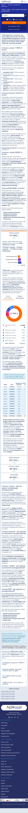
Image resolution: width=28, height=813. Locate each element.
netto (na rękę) (19, 19)
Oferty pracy (4, 722)
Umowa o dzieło (14, 468)
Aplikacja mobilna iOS (6, 774)
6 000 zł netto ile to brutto (8, 698)
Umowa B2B (14, 477)
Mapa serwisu (4, 796)
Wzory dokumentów (6, 750)
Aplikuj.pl (6, 1)
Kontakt (3, 783)
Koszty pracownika (8, 297)
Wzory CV (3, 764)
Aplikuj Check (4, 788)
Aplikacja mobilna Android (8, 772)
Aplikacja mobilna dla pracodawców (10, 752)
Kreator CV (4, 761)
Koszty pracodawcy (20, 297)
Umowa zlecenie (14, 460)
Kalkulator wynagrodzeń (14, 5)
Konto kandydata (5, 731)
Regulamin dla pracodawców (8, 755)
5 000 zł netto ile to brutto (8, 696)
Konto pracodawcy (6, 747)
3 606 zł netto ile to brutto (8, 691)
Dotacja (3, 794)
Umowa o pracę (14, 235)
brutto (10, 19)
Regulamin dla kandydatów (8, 733)
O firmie (3, 780)
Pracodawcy (4, 725)
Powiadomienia (5, 736)
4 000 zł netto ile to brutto (8, 694)
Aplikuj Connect (5, 791)
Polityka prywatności (6, 786)
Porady (3, 728)
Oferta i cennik (5, 742)
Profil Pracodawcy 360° (7, 744)
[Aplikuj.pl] (14, 707)
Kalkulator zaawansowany (14, 29)
